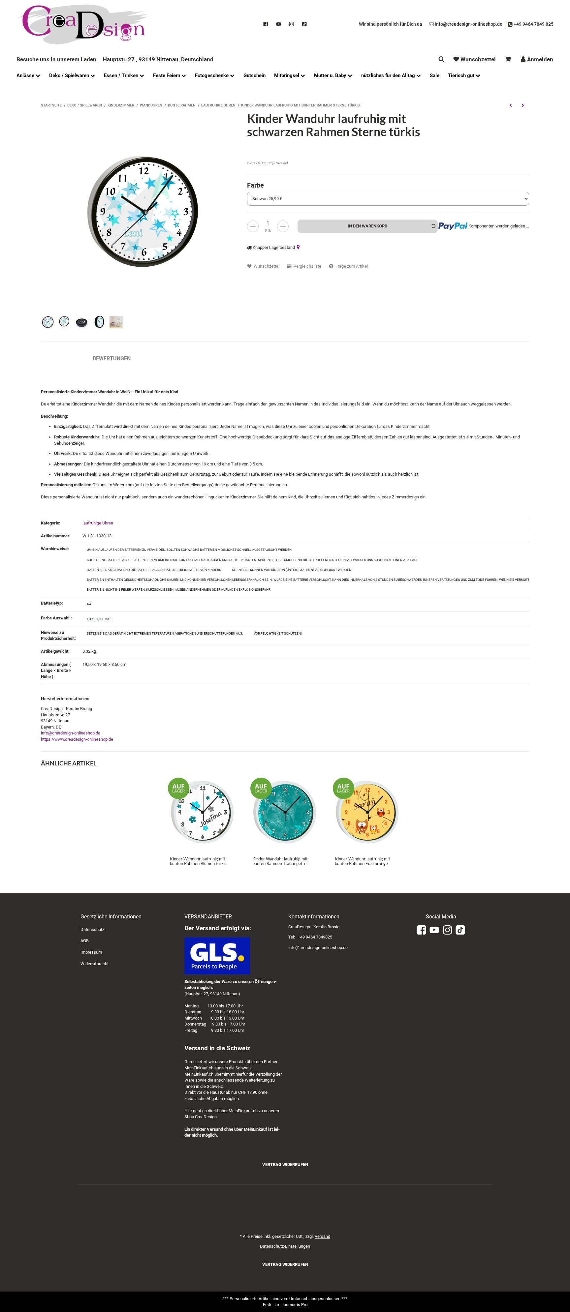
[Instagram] (291, 24)
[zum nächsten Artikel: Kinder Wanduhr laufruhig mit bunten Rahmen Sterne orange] (523, 105)
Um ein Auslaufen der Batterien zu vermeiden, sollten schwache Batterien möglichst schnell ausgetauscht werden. (190, 550)
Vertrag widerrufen (285, 1164)
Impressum (91, 952)
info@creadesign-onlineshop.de (70, 733)
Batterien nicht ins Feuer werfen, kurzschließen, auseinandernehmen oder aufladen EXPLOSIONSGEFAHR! (179, 589)
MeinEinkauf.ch (198, 1067)
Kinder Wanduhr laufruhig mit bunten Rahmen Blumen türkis (198, 861)
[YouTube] (278, 24)
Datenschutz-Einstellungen (285, 1246)
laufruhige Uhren (97, 523)
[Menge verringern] (253, 226)
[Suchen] (441, 59)
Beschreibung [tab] (60, 358)
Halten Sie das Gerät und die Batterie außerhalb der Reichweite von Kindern (154, 570)
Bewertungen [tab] (112, 358)
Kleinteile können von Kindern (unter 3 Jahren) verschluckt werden (291, 570)
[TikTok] (304, 24)
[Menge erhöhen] (283, 226)
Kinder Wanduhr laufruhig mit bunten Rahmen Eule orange (362, 861)
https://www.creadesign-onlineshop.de (77, 739)
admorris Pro (295, 1304)
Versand (282, 163)
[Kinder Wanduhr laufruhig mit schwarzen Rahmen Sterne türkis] (140, 211)
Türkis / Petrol (99, 619)
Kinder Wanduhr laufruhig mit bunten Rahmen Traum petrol (280, 861)
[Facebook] (265, 24)
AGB (84, 940)
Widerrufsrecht (94, 963)
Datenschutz (92, 929)
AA (89, 604)
